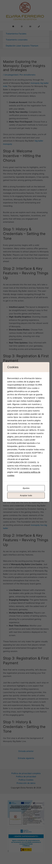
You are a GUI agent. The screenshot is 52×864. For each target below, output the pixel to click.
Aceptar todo (26, 495)
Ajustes (26, 488)
